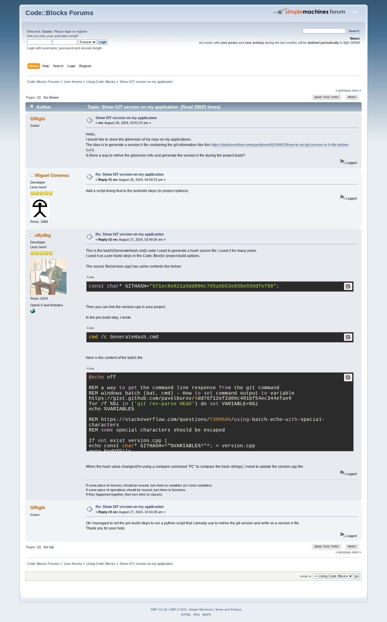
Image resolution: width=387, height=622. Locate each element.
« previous (343, 90)
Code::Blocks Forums (59, 13)
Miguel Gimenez (52, 175)
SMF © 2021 (178, 609)
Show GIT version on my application (126, 118)
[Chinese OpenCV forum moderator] (32, 312)
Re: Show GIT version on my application (130, 174)
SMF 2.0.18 (159, 609)
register (81, 31)
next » (356, 90)
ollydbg (43, 235)
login (68, 31)
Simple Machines (201, 609)
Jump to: (306, 576)
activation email (65, 36)
